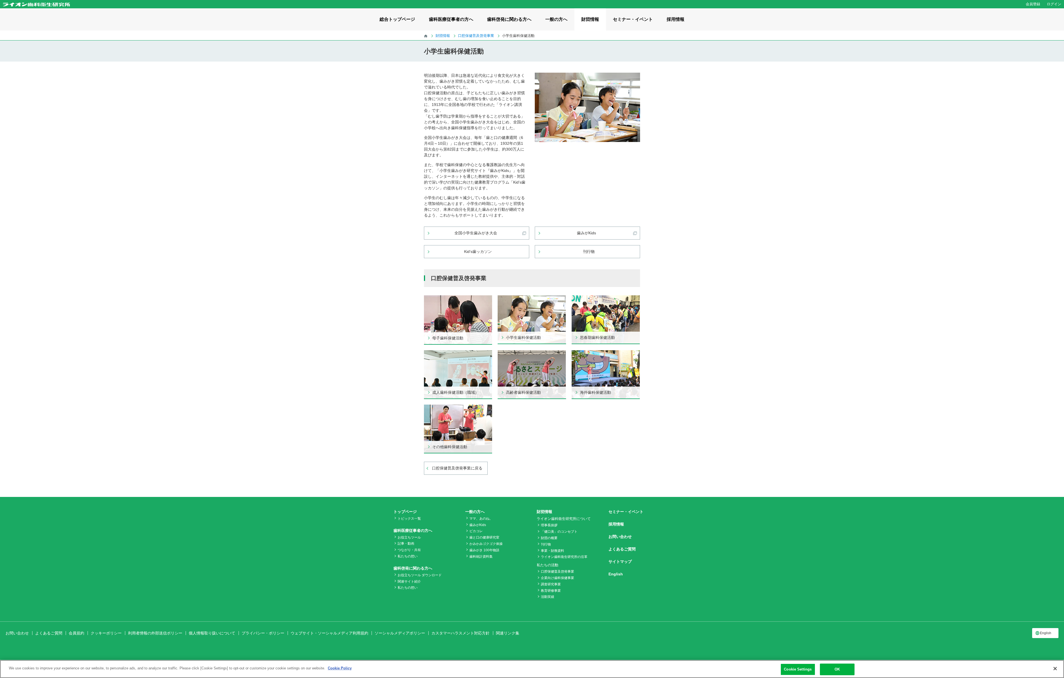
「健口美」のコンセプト (559, 532)
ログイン (1054, 4)
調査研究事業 (551, 584)
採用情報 (675, 19)
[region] (532, 669)
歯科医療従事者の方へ (451, 19)
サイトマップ (620, 561)
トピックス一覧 (409, 518)
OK (837, 669)
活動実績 (547, 597)
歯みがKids (477, 525)
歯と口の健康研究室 (484, 537)
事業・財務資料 (552, 551)
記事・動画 (406, 543)
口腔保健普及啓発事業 (557, 571)
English (615, 574)
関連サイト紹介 (409, 581)
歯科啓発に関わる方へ (509, 19)
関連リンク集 (507, 633)
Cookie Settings (798, 669)
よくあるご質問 (622, 549)
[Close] (1055, 668)
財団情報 (590, 19)
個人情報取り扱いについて (212, 633)
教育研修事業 (551, 591)
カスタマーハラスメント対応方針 (460, 633)
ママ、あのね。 (481, 518)
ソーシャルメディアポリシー (400, 633)
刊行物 (546, 544)
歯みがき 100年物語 (484, 550)
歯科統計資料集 (481, 556)
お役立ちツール (409, 537)
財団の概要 (549, 538)
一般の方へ (556, 19)
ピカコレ (476, 531)
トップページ (405, 511)
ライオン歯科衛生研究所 (36, 4)
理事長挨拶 (549, 525)
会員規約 (76, 633)
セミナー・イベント (633, 19)
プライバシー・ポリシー (263, 633)
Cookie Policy (340, 668)
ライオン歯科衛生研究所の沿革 (564, 557)
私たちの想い (408, 556)
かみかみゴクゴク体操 (486, 544)
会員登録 (1033, 4)
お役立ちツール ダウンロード (420, 575)
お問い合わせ (620, 536)
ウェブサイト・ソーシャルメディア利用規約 (329, 633)
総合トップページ (397, 19)
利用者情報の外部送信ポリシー (155, 633)
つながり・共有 (409, 550)
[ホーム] (426, 36)
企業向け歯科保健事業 (557, 578)
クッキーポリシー (106, 633)
